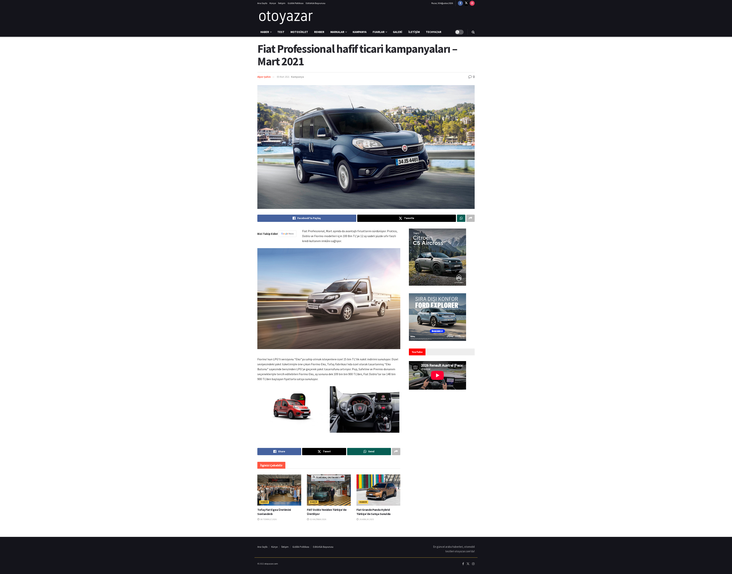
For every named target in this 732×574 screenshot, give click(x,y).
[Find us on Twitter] (466, 3)
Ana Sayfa (262, 3)
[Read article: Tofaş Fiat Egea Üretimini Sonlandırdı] (279, 490)
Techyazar (433, 32)
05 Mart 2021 (283, 76)
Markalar (337, 32)
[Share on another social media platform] (470, 218)
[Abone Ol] (287, 233)
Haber (264, 32)
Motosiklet (299, 32)
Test (280, 32)
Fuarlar (378, 32)
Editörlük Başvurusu (315, 3)
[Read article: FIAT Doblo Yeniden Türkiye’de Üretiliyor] (329, 490)
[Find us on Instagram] (472, 3)
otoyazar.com (271, 563)
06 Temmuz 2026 (268, 519)
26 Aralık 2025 (366, 519)
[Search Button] (473, 32)
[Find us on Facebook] (460, 3)
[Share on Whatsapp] (461, 218)
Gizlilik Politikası (295, 3)
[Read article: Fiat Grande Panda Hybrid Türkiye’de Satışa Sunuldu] (378, 490)
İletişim (281, 3)
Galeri (397, 32)
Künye (273, 3)
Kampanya (360, 32)
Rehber (319, 32)
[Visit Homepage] (286, 17)
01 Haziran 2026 (317, 519)
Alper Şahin (264, 76)
